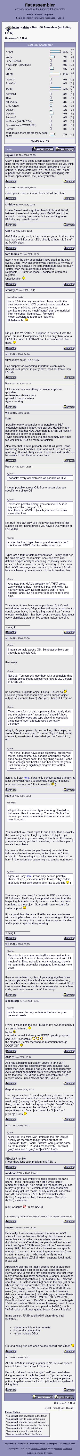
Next (24, 38)
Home (30, 14)
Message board (67, 1444)
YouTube (67, 1448)
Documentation (37, 1444)
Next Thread (67, 1408)
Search (38, 14)
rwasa (50, 1453)
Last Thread (53, 1408)
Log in (61, 18)
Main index (10, 1444)
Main (26, 27)
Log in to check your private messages (35, 18)
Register (49, 14)
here (26, 777)
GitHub (58, 1448)
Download (23, 1444)
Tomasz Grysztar (39, 1448)
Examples (52, 1444)
